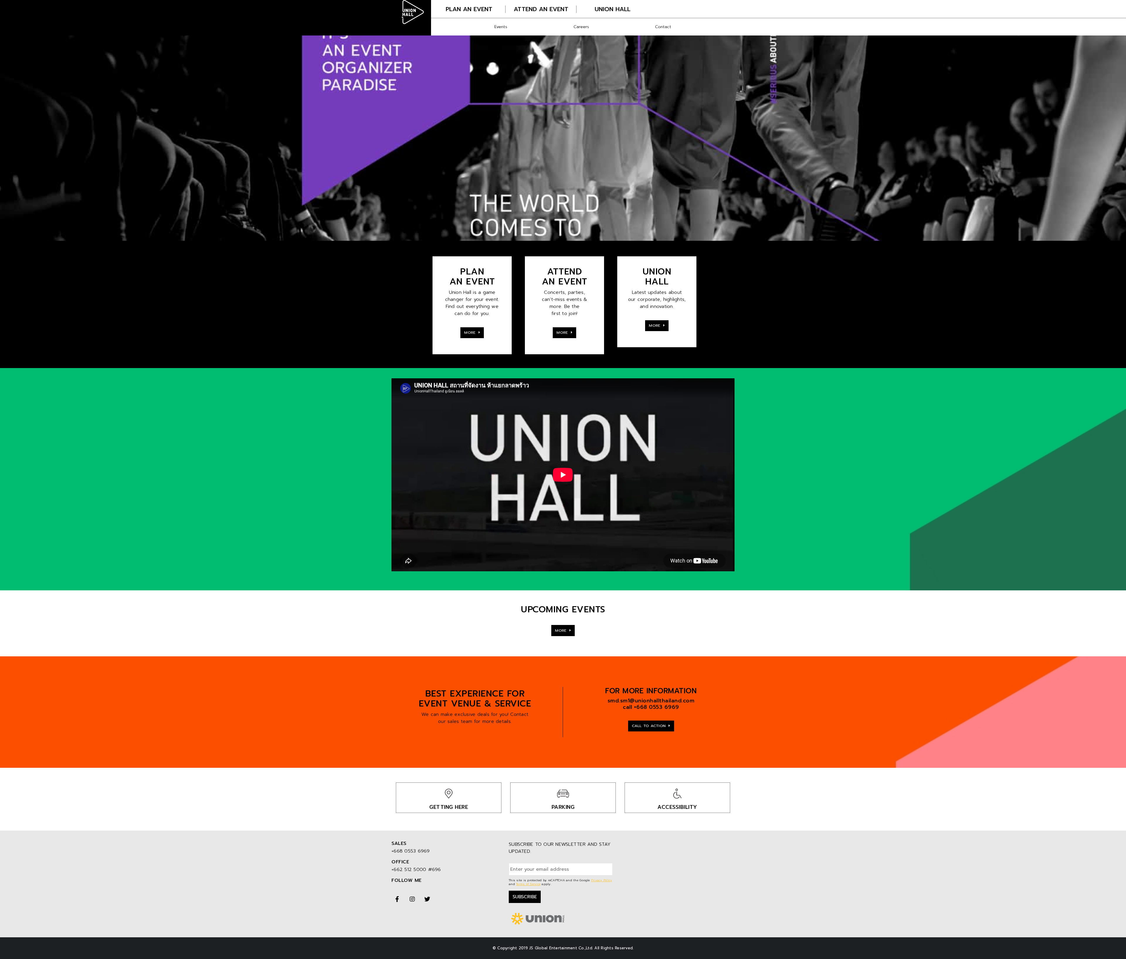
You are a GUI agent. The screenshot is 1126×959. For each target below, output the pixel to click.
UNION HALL (612, 9)
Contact (663, 27)
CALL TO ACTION (649, 725)
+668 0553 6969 (656, 707)
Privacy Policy (601, 880)
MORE (470, 332)
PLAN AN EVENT (469, 9)
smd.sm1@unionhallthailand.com (651, 701)
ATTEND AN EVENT (541, 9)
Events (500, 27)
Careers (581, 27)
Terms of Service (528, 884)
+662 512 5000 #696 (416, 869)
